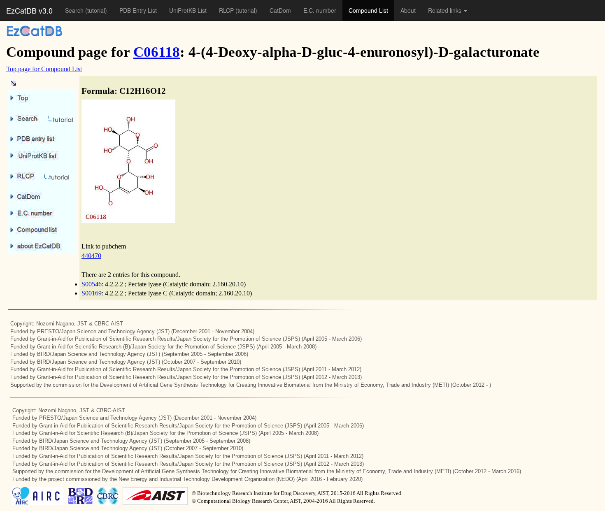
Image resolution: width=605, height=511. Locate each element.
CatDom (280, 10)
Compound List (368, 10)
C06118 (156, 52)
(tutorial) (96, 10)
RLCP (227, 10)
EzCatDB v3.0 (29, 10)
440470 (91, 255)
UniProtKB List (188, 10)
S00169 (91, 293)
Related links (445, 10)
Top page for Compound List (44, 68)
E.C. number (319, 10)
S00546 (91, 284)
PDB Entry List (138, 10)
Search (75, 10)
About (408, 10)
